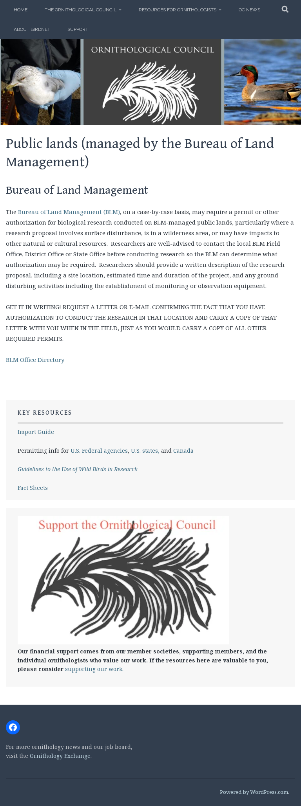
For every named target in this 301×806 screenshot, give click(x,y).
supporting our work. (94, 669)
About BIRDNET (32, 29)
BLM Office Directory (35, 359)
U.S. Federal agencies (99, 450)
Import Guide (36, 431)
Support (77, 29)
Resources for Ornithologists (177, 10)
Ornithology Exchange (60, 755)
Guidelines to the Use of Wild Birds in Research (78, 469)
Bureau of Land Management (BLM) (69, 212)
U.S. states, (145, 450)
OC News (249, 10)
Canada (183, 450)
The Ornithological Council (80, 10)
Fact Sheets (33, 487)
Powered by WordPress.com (254, 791)
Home (20, 10)
